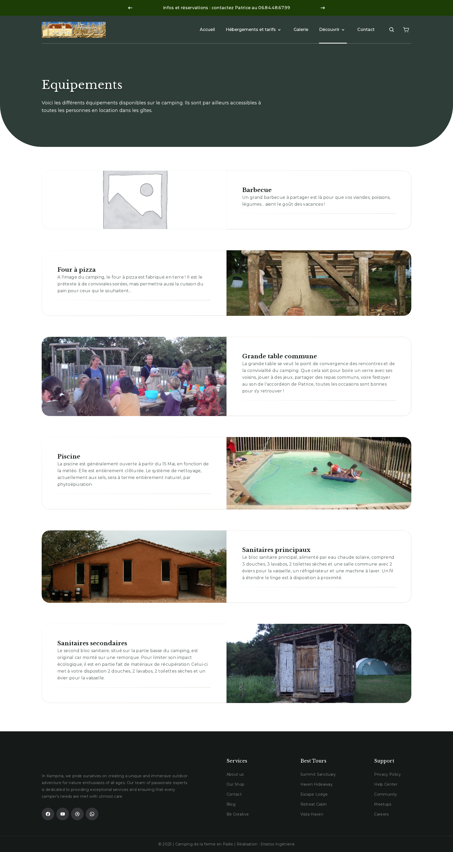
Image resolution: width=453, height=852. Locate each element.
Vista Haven (311, 814)
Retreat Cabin (313, 804)
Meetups (382, 804)
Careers (381, 814)
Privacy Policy (387, 774)
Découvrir (329, 29)
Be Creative (237, 814)
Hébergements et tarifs (251, 29)
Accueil (207, 29)
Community (385, 794)
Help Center (385, 784)
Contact (366, 29)
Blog (230, 804)
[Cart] (406, 29)
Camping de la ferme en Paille (204, 844)
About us (235, 774)
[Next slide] (322, 8)
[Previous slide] (130, 8)
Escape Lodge (314, 794)
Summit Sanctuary (318, 774)
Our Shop (235, 784)
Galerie (301, 29)
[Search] (391, 29)
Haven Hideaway (316, 784)
